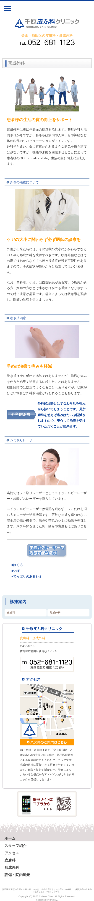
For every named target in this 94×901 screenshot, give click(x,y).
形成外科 (55, 612)
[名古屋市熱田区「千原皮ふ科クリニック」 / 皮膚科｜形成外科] (47, 24)
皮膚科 (11, 612)
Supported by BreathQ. (47, 900)
